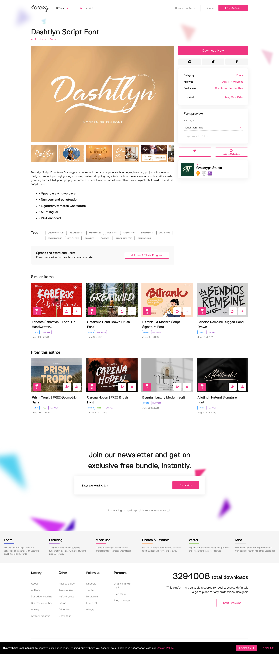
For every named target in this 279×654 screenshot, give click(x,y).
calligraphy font (56, 233)
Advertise (64, 609)
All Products (39, 39)
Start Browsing (232, 603)
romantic (89, 238)
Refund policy (66, 597)
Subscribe (186, 485)
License (63, 603)
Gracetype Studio (209, 168)
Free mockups (122, 600)
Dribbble (91, 584)
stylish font (73, 238)
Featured (46, 332)
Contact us (65, 616)
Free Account (233, 8)
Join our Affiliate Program (147, 255)
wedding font (95, 233)
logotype (104, 238)
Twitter (90, 590)
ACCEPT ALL (247, 648)
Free (44, 408)
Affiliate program (40, 616)
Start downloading (41, 597)
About (34, 584)
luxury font (164, 233)
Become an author (41, 603)
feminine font (144, 238)
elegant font (129, 233)
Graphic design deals (122, 586)
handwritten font (123, 238)
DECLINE (268, 648)
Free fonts (119, 594)
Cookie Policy (165, 648)
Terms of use (66, 590)
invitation (112, 233)
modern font (76, 233)
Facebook (92, 603)
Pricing (35, 609)
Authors (35, 590)
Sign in (210, 8)
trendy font (147, 233)
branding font (55, 238)
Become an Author (185, 8)
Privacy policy (66, 584)
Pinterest (91, 609)
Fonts (53, 39)
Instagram (92, 597)
